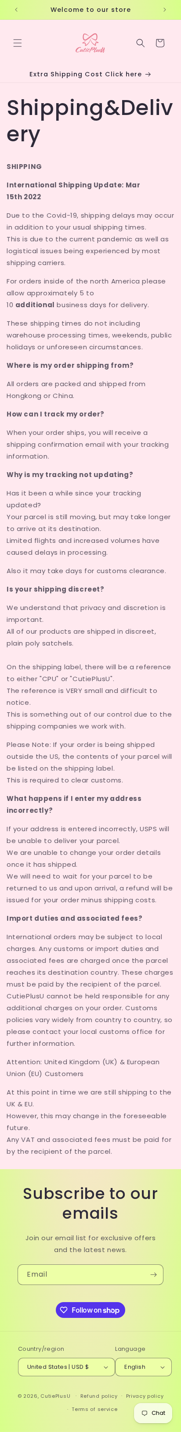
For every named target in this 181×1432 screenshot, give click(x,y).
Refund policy (99, 1396)
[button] (17, 43)
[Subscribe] (153, 1274)
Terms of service (94, 1409)
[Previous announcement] (16, 9)
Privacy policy (145, 1396)
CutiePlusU (55, 1395)
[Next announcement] (164, 9)
